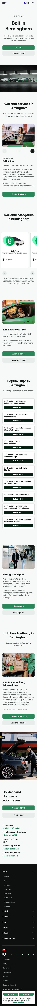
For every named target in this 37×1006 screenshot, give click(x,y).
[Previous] (4, 151)
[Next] (32, 151)
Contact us (18, 815)
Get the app (18, 606)
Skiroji (6, 881)
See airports (18, 612)
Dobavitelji (6, 959)
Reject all (26, 994)
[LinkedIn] (28, 954)
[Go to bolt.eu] (4, 3)
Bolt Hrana (7, 893)
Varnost (5, 981)
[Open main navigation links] (33, 3)
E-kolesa (7, 885)
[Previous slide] (4, 273)
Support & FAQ (18, 808)
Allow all (11, 994)
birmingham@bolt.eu (11, 828)
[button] (18, 872)
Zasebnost (6, 968)
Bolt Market (8, 898)
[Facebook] (11, 954)
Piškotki (5, 976)
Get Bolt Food (18, 53)
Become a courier (18, 360)
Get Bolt (18, 48)
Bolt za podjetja (9, 902)
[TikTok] (33, 954)
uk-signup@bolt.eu (10, 849)
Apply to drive (18, 354)
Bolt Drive (7, 889)
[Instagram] (22, 954)
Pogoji (5, 964)
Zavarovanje (7, 972)
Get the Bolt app (19, 194)
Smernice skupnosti (9, 985)
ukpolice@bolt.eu (10, 856)
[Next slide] (32, 273)
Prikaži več (17, 407)
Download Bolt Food (18, 716)
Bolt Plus (7, 906)
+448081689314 (9, 835)
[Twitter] (17, 954)
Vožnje (6, 876)
